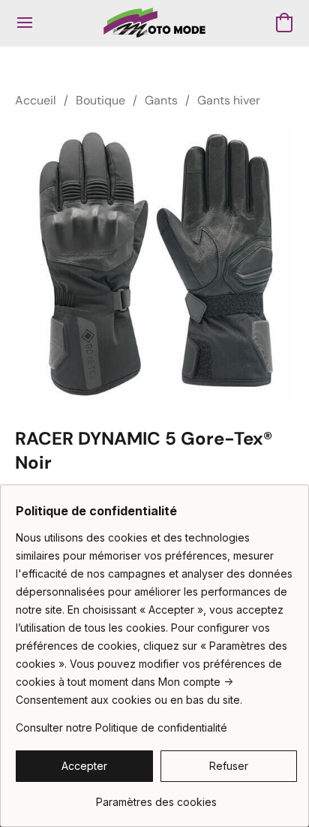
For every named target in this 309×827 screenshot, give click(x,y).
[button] (154, 23)
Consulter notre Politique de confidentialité (121, 727)
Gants (161, 100)
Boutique (100, 100)
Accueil (35, 100)
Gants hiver (228, 100)
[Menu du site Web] (25, 23)
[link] (156, 796)
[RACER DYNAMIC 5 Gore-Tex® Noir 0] (154, 264)
